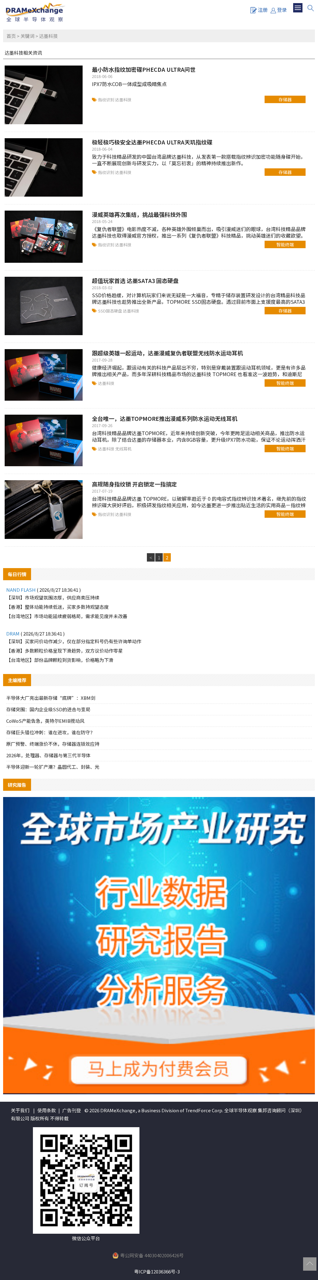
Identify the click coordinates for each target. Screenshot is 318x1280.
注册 (263, 9)
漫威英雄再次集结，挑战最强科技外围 (139, 214)
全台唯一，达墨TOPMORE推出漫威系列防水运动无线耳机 (164, 418)
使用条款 (46, 1110)
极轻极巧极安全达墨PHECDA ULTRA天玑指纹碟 (152, 142)
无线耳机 (123, 449)
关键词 (27, 36)
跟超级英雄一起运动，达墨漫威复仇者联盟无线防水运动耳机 (167, 353)
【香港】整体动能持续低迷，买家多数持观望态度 (57, 607)
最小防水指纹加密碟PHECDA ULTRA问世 (144, 69)
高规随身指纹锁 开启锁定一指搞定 (134, 484)
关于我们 (20, 1110)
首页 (11, 36)
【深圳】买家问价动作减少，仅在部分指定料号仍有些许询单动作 (73, 641)
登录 (282, 9)
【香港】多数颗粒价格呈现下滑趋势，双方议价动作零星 (64, 650)
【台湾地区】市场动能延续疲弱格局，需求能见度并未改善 (66, 616)
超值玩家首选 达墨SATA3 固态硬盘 (135, 280)
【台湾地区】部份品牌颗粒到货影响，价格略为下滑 (59, 660)
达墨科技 (123, 99)
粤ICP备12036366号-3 (157, 1271)
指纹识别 (106, 99)
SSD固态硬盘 (110, 311)
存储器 (285, 99)
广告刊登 (71, 1110)
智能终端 (285, 244)
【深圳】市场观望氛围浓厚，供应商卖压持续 (52, 597)
